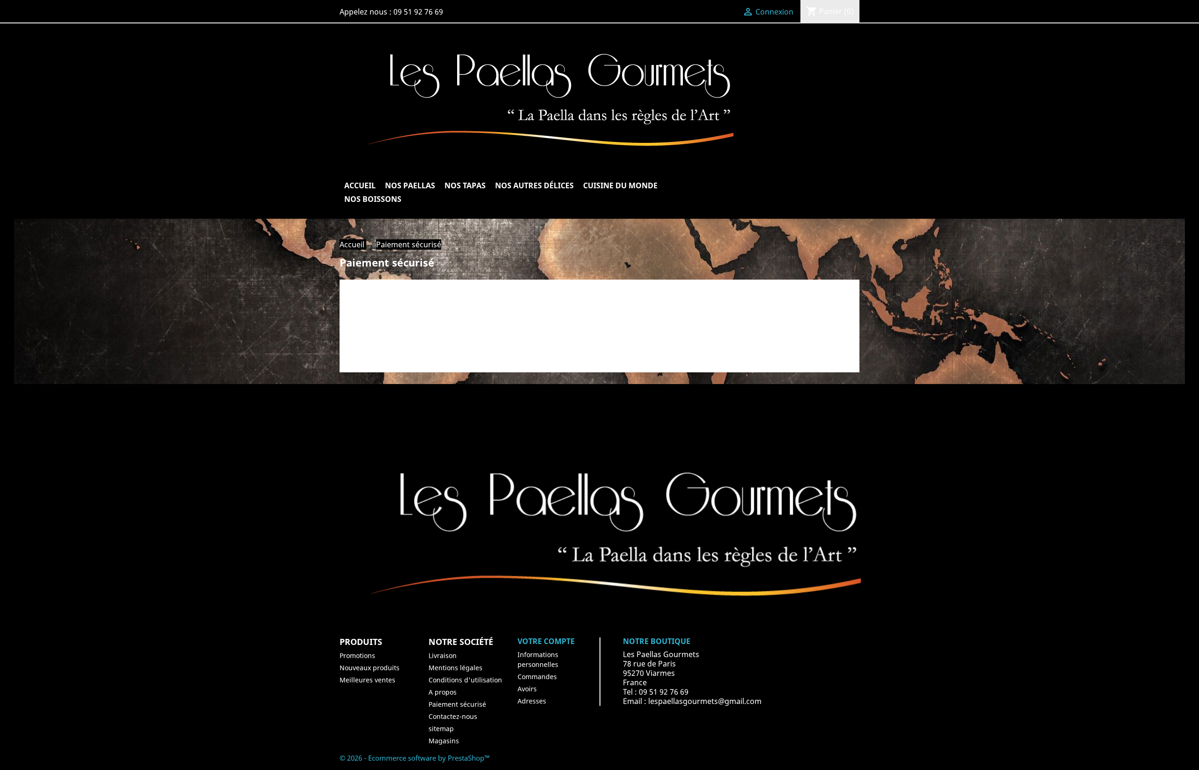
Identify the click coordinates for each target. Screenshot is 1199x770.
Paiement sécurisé (457, 704)
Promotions (357, 655)
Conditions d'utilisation (465, 679)
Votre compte (546, 641)
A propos (443, 692)
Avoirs (527, 688)
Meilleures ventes (367, 679)
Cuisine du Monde (620, 185)
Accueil (360, 185)
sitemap (441, 728)
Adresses (532, 700)
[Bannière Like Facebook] (599, 540)
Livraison (443, 655)
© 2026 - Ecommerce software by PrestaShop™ (415, 758)
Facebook (493, 413)
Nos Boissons (372, 199)
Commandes (537, 676)
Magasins (444, 740)
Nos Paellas (410, 185)
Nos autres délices (534, 185)
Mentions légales (455, 667)
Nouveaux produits (370, 667)
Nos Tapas (465, 185)
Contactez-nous (453, 716)
